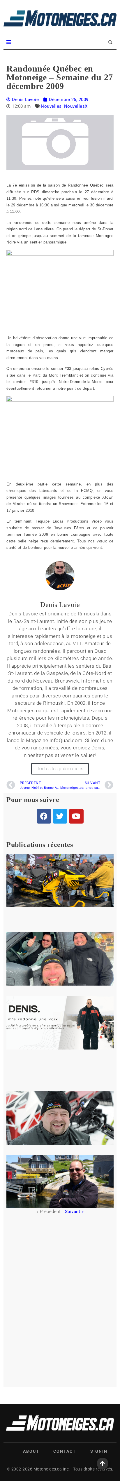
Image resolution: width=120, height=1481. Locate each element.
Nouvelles (51, 106)
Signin (98, 1451)
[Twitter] (60, 816)
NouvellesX (76, 106)
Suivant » (74, 1211)
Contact (64, 1451)
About (31, 1451)
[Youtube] (76, 816)
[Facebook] (44, 816)
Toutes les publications (60, 768)
